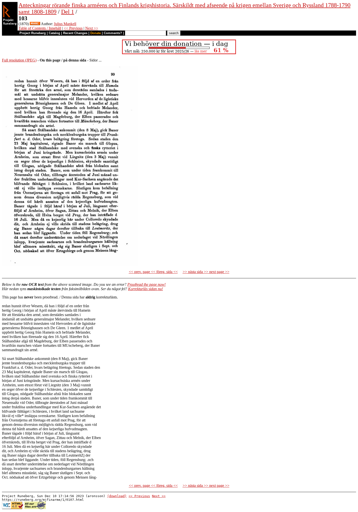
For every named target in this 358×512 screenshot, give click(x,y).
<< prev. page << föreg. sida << (153, 272)
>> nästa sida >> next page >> (206, 272)
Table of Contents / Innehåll (40, 28)
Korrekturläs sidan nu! (145, 289)
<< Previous (73, 28)
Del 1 (67, 12)
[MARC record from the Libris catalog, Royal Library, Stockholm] (35, 24)
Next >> (91, 28)
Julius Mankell (65, 24)
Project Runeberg (32, 33)
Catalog (54, 33)
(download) (117, 496)
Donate (95, 33)
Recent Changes (75, 33)
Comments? (113, 33)
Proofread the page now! (146, 284)
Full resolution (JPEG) (19, 60)
